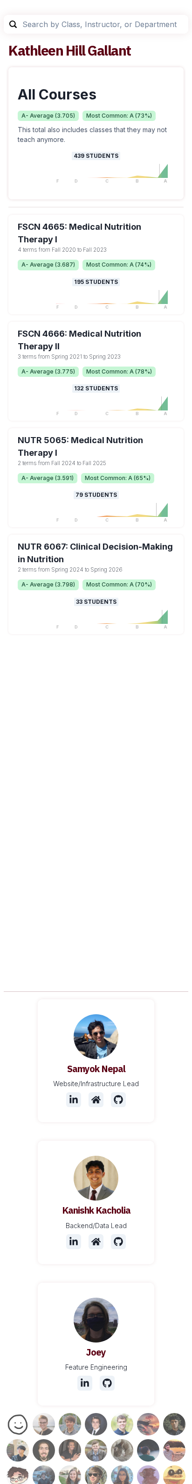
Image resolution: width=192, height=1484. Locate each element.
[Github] (118, 1099)
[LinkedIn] (73, 1099)
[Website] (96, 1099)
